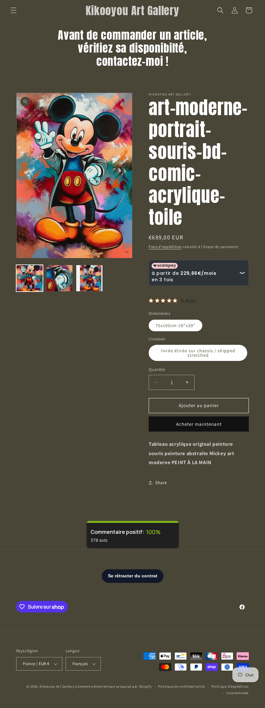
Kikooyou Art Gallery (56, 686)
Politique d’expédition (230, 686)
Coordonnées (238, 693)
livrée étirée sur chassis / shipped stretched (198, 353)
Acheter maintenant (199, 424)
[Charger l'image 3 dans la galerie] (89, 278)
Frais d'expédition (165, 246)
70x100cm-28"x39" (175, 325)
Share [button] (161, 482)
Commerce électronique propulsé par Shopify (113, 686)
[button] (13, 10)
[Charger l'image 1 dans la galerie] (29, 278)
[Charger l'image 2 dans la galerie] (59, 278)
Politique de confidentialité (181, 686)
